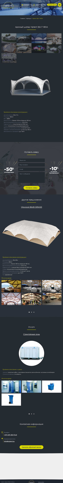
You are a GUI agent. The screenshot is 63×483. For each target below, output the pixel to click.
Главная (22, 18)
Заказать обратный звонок (31, 447)
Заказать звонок (52, 4)
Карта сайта (41, 482)
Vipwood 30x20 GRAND (31, 207)
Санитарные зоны (31, 334)
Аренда (28, 18)
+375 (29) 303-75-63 (40, 4)
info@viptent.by (28, 4)
